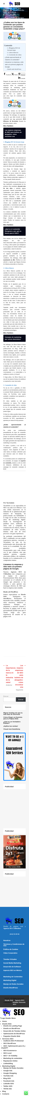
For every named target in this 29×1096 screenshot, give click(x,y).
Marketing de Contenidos (12, 977)
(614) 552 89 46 (14, 934)
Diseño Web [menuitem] (6, 1024)
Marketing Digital (9, 980)
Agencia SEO (19, 1000)
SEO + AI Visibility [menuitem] (10, 1056)
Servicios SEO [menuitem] (7, 1039)
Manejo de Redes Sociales (13, 984)
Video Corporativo (10, 953)
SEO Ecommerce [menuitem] (10, 1050)
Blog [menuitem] (4, 1091)
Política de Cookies (10, 949)
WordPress (7, 598)
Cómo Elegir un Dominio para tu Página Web (12, 718)
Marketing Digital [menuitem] (8, 1066)
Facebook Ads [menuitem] (8, 1081)
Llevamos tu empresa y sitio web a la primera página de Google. (14, 64)
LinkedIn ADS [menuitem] (8, 1083)
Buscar (5, 696)
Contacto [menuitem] (5, 1094)
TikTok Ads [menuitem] (7, 1089)
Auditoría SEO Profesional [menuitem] (13, 1041)
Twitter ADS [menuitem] (7, 1086)
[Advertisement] (14, 94)
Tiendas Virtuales (10, 959)
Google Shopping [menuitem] (10, 1073)
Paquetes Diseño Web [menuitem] (11, 1036)
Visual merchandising (11, 729)
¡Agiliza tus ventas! (10, 726)
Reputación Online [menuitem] (10, 1061)
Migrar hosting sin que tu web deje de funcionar (12, 713)
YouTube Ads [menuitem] (8, 1076)
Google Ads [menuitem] (7, 1071)
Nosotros (6, 940)
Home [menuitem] (4, 1021)
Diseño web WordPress (14, 69)
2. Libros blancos (12, 52)
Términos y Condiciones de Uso (13, 945)
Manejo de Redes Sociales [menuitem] (13, 1068)
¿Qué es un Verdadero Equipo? (11, 722)
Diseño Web (9, 1000)
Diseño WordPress (10, 988)
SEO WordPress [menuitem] (9, 1043)
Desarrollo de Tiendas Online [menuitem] (14, 1031)
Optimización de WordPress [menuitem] (14, 1034)
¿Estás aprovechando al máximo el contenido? (13, 59)
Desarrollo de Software (12, 967)
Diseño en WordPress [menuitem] (11, 1028)
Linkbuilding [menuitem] (8, 1063)
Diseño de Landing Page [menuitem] (12, 1026)
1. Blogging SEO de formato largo (13, 49)
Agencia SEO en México (12, 970)
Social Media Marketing (12, 963)
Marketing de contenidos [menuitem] (12, 1058)
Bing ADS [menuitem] (7, 1078)
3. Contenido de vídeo (14, 55)
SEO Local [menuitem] (7, 1053)
